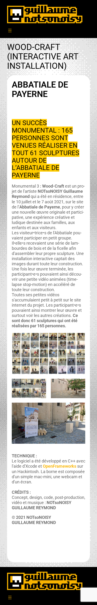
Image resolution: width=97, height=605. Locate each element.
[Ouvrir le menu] (10, 30)
